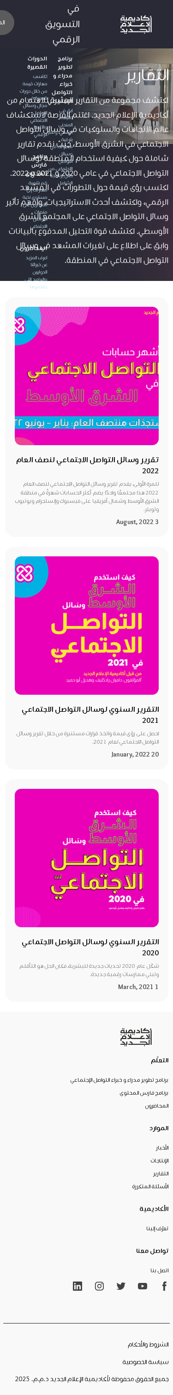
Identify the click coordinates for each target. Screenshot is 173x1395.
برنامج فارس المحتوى (144, 1093)
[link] (136, 24)
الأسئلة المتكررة (150, 1187)
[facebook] (164, 1286)
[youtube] (142, 1286)
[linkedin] (77, 1286)
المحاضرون (156, 1106)
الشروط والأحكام (148, 1345)
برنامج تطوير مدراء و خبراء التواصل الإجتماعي (119, 1080)
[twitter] (121, 1286)
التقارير (160, 1174)
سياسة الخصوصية (145, 1362)
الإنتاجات (159, 1161)
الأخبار (162, 1148)
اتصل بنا (159, 1271)
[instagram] (99, 1286)
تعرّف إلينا (157, 1229)
